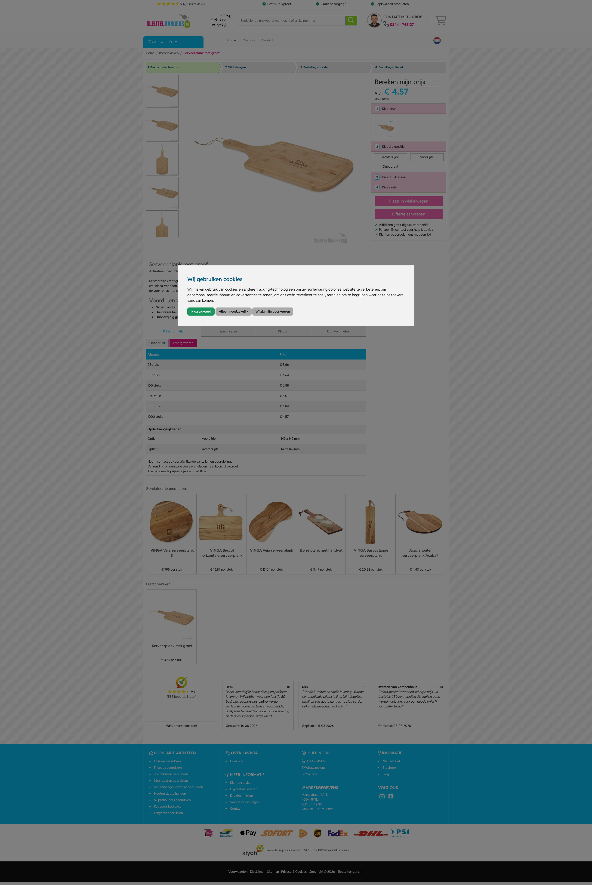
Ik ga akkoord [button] (201, 311)
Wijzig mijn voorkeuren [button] (273, 311)
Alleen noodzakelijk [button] (233, 311)
